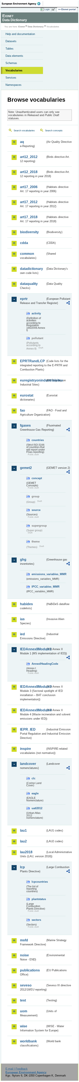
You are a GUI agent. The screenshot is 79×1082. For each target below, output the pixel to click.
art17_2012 (28, 202)
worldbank (28, 1041)
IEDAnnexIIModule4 (33, 710)
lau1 (23, 830)
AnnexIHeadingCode (39, 663)
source (36, 510)
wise (23, 1026)
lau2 (23, 841)
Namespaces (13, 84)
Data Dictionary (36, 26)
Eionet (21, 26)
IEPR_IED (28, 729)
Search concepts (54, 130)
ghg (23, 559)
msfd (24, 940)
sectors (36, 919)
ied (22, 634)
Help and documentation (20, 34)
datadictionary (31, 268)
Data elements (14, 55)
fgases (25, 425)
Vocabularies (13, 70)
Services (10, 77)
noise (24, 955)
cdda (24, 243)
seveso (26, 985)
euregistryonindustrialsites (33, 380)
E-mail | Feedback (16, 1068)
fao (22, 410)
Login (47, 9)
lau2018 (26, 852)
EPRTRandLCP (32, 361)
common (27, 253)
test (23, 1000)
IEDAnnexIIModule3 (33, 686)
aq (22, 142)
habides (26, 604)
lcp (22, 867)
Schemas (11, 63)
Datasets (10, 41)
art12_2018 (28, 172)
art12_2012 (28, 157)
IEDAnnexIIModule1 (33, 649)
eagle (35, 793)
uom (23, 1011)
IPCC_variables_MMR (39, 586)
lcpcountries (39, 881)
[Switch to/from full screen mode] (54, 9)
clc (33, 778)
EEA (22, 3)
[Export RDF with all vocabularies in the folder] (68, 303)
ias (22, 619)
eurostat (26, 395)
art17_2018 (28, 217)
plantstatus (39, 899)
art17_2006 (28, 187)
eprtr (24, 299)
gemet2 (26, 468)
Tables (9, 48)
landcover (28, 764)
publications (30, 970)
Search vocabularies (24, 130)
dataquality (29, 284)
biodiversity (29, 232)
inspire (25, 748)
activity (36, 313)
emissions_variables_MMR (39, 574)
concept (37, 478)
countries (38, 440)
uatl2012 (37, 808)
